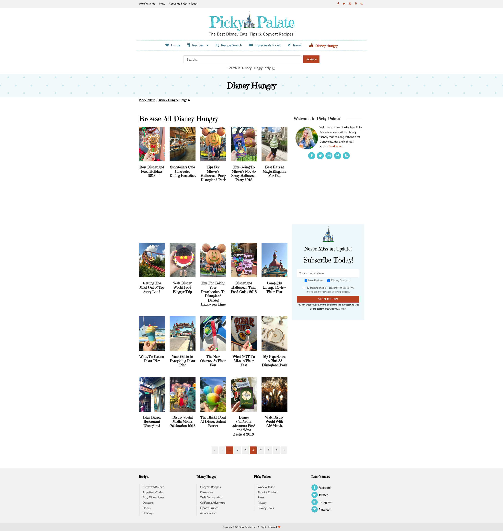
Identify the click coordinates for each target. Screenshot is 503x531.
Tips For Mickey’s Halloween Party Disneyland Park (213, 173)
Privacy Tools (266, 508)
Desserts (148, 502)
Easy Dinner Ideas (153, 497)
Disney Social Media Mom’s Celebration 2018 (183, 421)
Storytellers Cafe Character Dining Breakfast (183, 171)
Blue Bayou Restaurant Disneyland (152, 421)
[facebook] (338, 3)
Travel (297, 45)
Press (162, 3)
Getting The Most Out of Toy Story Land (152, 287)
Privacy (262, 502)
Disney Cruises (209, 508)
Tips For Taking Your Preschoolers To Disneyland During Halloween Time (213, 293)
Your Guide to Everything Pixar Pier (182, 360)
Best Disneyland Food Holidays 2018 (152, 171)
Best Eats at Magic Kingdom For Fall (274, 171)
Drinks (147, 508)
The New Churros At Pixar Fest (213, 360)
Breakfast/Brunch (153, 487)
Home (175, 45)
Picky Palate (147, 100)
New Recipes (315, 280)
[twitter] (343, 3)
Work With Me (147, 3)
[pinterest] (355, 3)
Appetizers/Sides (153, 492)
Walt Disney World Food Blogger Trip (182, 287)
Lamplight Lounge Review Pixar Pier (274, 287)
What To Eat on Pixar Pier (152, 358)
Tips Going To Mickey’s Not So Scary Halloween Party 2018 (243, 173)
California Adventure (212, 502)
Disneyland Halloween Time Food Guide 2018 (244, 287)
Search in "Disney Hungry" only (250, 68)
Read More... (336, 146)
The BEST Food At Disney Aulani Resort (213, 421)
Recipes (198, 45)
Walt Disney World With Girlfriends (274, 421)
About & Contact (268, 492)
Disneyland (207, 492)
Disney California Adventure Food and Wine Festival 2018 (243, 425)
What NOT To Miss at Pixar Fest (244, 360)
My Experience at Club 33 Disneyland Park (274, 360)
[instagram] (349, 3)
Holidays (148, 513)
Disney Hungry (326, 46)
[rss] (361, 3)
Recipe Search (231, 45)
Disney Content (340, 280)
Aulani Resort (208, 513)
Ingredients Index (268, 45)
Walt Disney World (211, 497)
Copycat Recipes (210, 487)
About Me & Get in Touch (183, 3)
